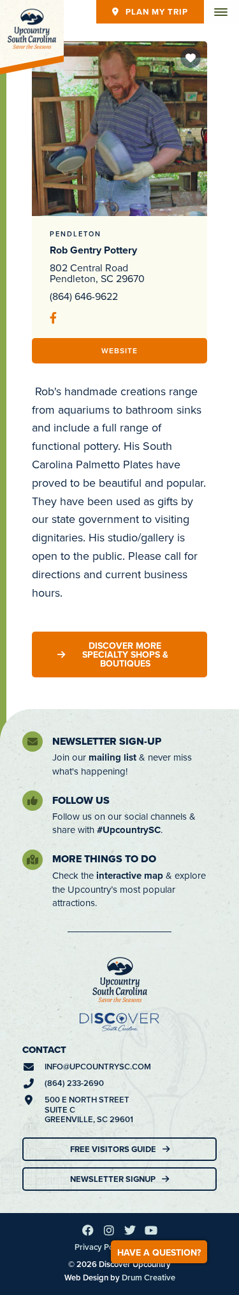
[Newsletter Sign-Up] (32, 741)
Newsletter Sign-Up (106, 741)
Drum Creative (148, 1277)
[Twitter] (130, 1230)
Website (119, 350)
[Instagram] (109, 1230)
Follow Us (81, 800)
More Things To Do (104, 858)
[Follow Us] (32, 800)
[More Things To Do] (32, 860)
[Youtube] (151, 1230)
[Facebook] (88, 1230)
